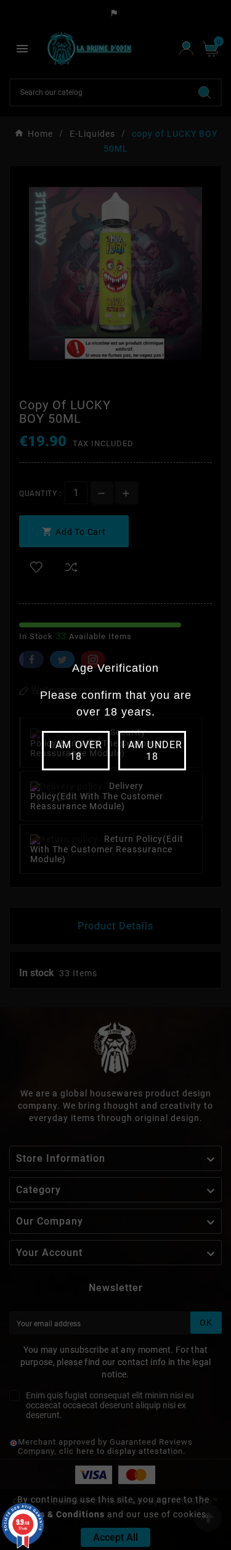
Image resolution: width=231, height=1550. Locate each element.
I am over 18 (75, 750)
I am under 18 (152, 750)
